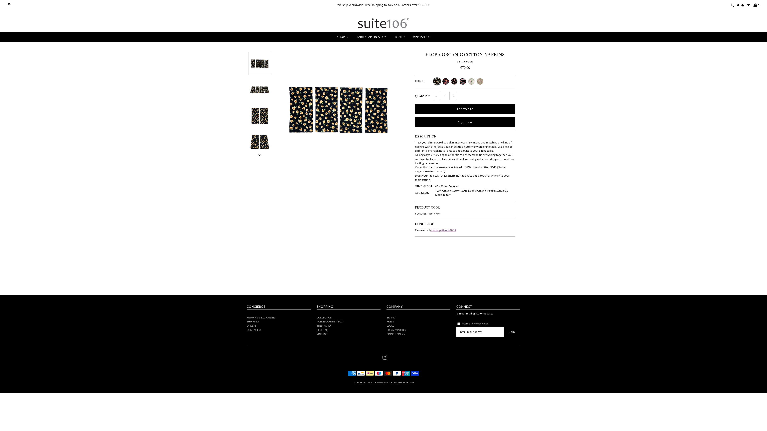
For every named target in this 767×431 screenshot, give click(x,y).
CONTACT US (254, 330)
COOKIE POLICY (395, 334)
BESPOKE (322, 330)
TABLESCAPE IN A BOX (371, 37)
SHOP (341, 37)
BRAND (400, 37)
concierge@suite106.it (443, 230)
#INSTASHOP (421, 37)
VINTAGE (322, 334)
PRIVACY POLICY (396, 330)
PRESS (390, 321)
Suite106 (382, 382)
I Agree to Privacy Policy (475, 323)
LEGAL (390, 325)
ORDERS (251, 325)
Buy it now (465, 122)
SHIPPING (253, 321)
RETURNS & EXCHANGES (261, 317)
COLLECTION (324, 317)
